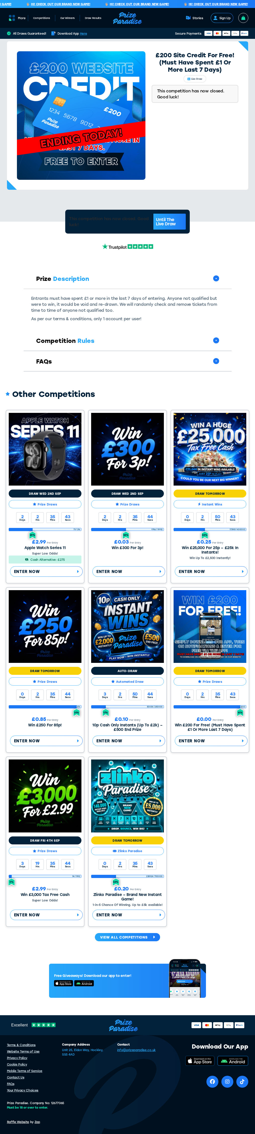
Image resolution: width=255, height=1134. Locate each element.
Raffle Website (18, 1122)
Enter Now (27, 571)
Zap (37, 1122)
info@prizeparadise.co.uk (136, 1050)
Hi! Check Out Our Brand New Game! (51, 4)
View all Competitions (124, 937)
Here (83, 33)
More (22, 18)
